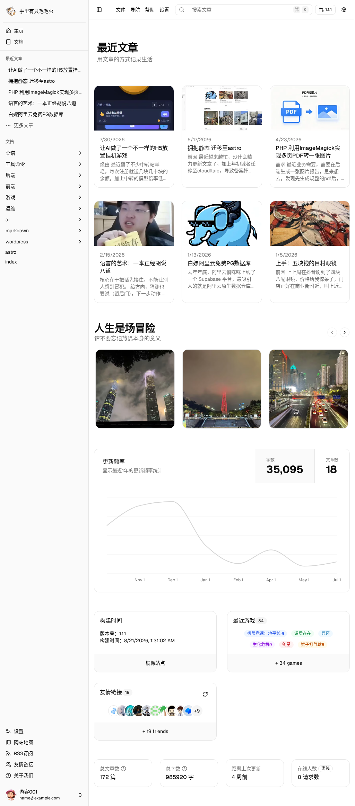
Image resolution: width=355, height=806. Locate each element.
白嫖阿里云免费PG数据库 (219, 263)
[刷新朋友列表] (205, 694)
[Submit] (343, 9)
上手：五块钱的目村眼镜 (306, 263)
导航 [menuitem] (135, 10)
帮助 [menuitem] (150, 10)
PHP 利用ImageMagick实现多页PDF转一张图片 (308, 151)
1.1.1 (328, 9)
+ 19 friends (155, 731)
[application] (222, 540)
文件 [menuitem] (120, 10)
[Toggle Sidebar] (88, 403)
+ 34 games (288, 663)
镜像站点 (155, 663)
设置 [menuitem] (164, 10)
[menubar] (142, 9)
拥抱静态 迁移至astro (214, 148)
